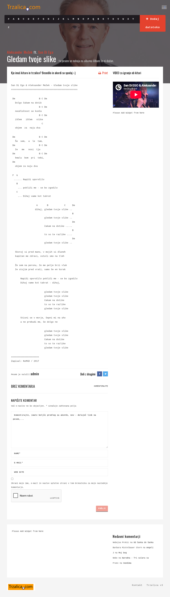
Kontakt (137, 585)
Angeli (149, 548)
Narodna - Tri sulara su (135, 558)
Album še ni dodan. (103, 61)
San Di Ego (45, 52)
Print (105, 73)
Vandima (127, 563)
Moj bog (123, 553)
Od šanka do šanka (143, 542)
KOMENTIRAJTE (101, 386)
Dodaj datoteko (152, 23)
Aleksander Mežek (20, 52)
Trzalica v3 (155, 585)
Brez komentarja (23, 386)
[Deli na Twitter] (105, 374)
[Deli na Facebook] (99, 374)
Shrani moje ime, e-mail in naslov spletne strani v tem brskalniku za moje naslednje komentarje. (59, 485)
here (142, 113)
